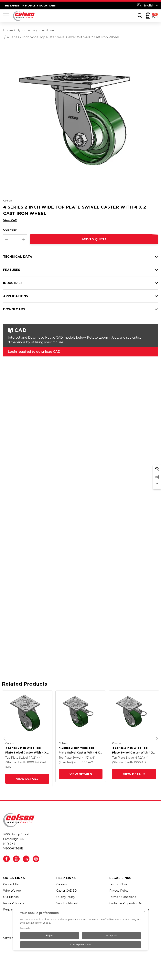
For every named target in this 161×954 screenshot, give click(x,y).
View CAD (10, 220)
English (149, 5)
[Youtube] (16, 859)
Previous (4, 739)
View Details (27, 779)
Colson (7, 200)
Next (157, 739)
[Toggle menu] (6, 16)
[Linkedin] (26, 859)
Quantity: (10, 229)
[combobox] (147, 5)
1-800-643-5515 (13, 848)
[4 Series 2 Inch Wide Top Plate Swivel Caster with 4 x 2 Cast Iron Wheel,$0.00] (27, 716)
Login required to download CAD (34, 352)
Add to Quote (94, 239)
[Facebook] (6, 859)
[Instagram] (36, 859)
